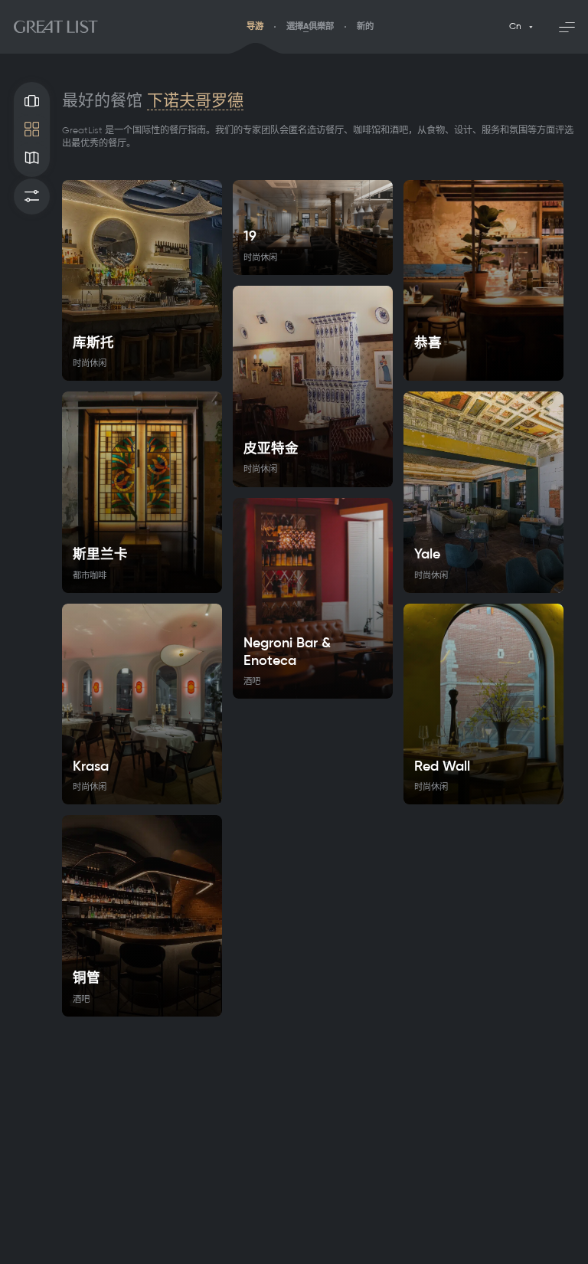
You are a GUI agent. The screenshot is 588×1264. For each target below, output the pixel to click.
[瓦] (32, 129)
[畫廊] (32, 101)
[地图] (32, 157)
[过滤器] (32, 196)
